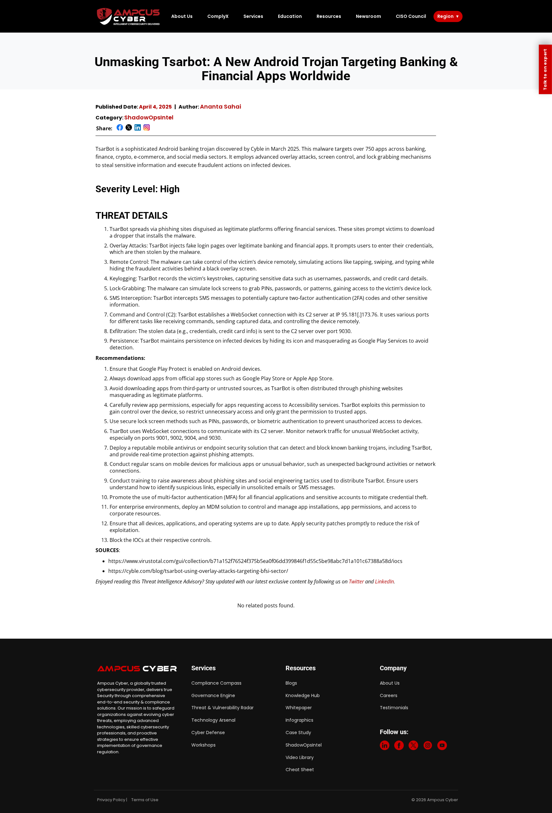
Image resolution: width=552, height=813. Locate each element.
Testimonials (394, 707)
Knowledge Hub (303, 695)
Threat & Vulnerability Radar (222, 707)
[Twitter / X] (413, 747)
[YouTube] (442, 747)
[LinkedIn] (384, 747)
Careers (388, 695)
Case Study (298, 732)
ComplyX (218, 16)
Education (290, 16)
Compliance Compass (216, 683)
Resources (329, 16)
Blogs (291, 683)
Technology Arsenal (213, 720)
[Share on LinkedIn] (137, 128)
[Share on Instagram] (146, 128)
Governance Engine (213, 695)
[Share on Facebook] (120, 128)
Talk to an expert (545, 69)
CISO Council (411, 16)
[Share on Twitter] (129, 128)
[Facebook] (399, 747)
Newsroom (368, 16)
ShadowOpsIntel (148, 117)
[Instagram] (428, 747)
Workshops (203, 745)
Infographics (299, 720)
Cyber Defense (208, 732)
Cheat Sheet (300, 769)
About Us (182, 16)
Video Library (300, 757)
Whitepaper (299, 707)
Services (253, 16)
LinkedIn (384, 581)
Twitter (356, 581)
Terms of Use (144, 800)
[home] (129, 16)
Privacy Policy (111, 800)
